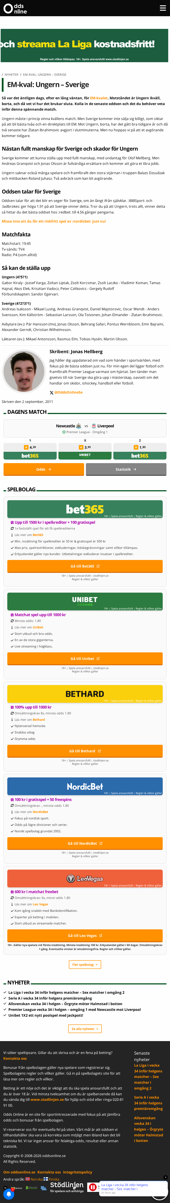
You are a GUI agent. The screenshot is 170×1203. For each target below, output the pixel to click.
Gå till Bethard (82, 751)
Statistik (123, 469)
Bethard (39, 719)
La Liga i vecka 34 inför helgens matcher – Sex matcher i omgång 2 (66, 992)
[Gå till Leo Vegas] (85, 878)
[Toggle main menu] (162, 8)
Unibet (38, 627)
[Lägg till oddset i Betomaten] (26, 447)
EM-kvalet (99, 98)
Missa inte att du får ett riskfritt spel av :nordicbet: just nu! (54, 221)
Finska (53, 1179)
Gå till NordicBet (82, 843)
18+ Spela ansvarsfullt (118, 516)
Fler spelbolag (83, 964)
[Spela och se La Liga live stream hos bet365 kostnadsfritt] (85, 45)
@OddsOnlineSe (66, 392)
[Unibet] (85, 456)
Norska (36, 1179)
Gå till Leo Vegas (82, 935)
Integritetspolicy (77, 1172)
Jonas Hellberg (86, 352)
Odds (40, 469)
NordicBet (40, 812)
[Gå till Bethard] (85, 694)
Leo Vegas (40, 904)
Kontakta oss (15, 1058)
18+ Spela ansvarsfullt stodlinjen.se (85, 576)
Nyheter (11, 74)
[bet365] (30, 456)
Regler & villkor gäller (149, 516)
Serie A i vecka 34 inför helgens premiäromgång (50, 998)
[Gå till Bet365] (85, 509)
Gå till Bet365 (82, 566)
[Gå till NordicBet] (85, 786)
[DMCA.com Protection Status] (16, 1188)
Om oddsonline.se (19, 1172)
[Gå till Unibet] (85, 601)
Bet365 (38, 535)
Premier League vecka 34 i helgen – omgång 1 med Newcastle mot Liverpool (74, 1009)
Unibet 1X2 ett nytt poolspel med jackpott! (45, 1015)
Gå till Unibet (82, 658)
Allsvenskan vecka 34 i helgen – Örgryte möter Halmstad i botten (65, 1003)
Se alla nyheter (83, 1029)
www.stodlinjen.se (47, 1099)
